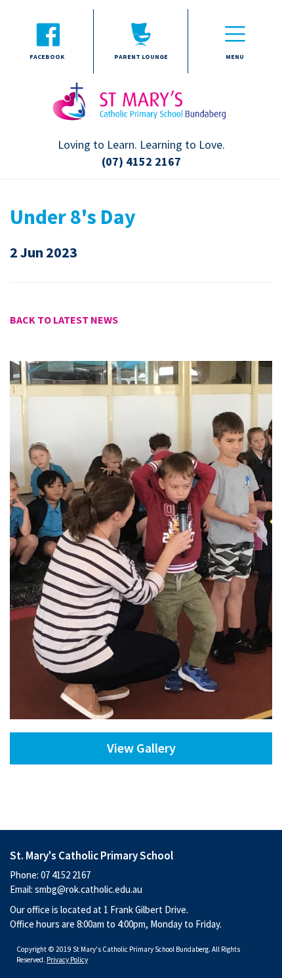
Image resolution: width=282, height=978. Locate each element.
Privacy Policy (67, 959)
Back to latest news (64, 319)
